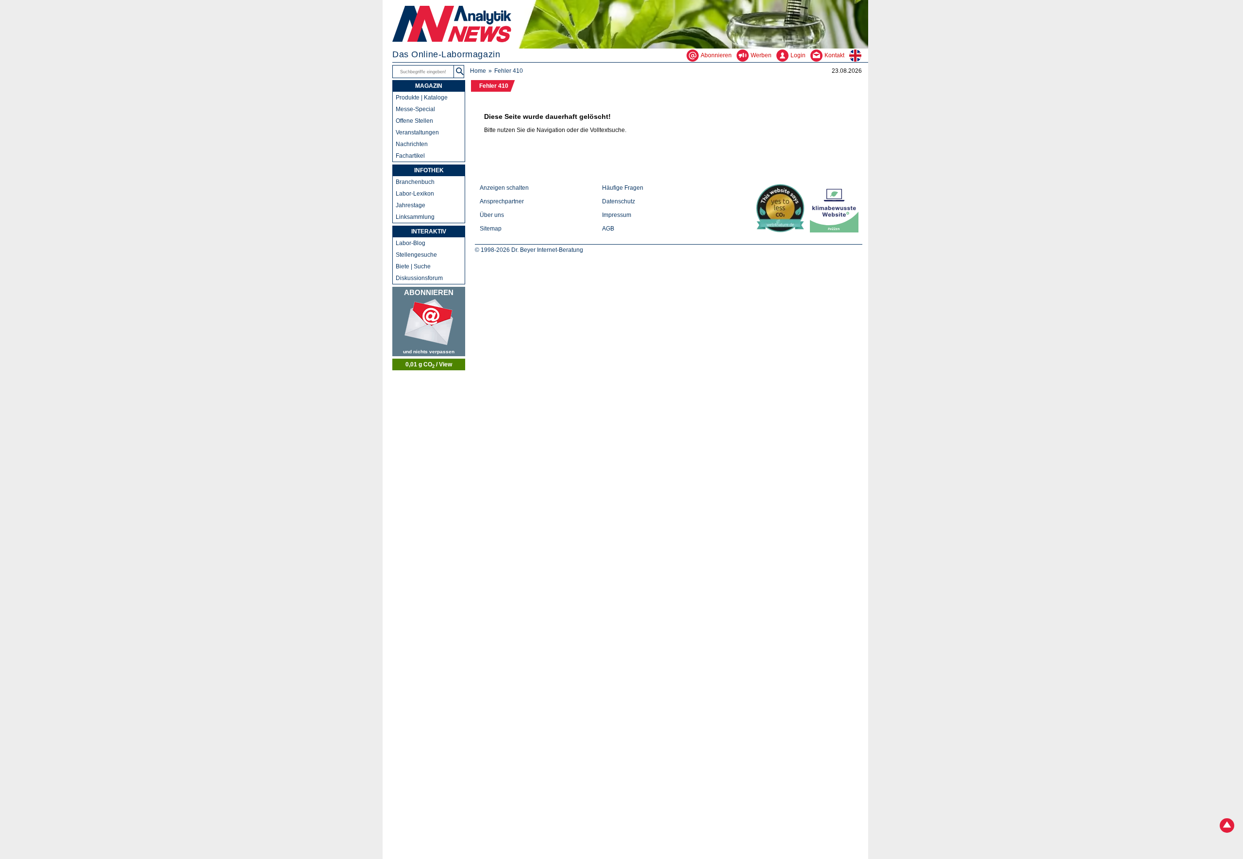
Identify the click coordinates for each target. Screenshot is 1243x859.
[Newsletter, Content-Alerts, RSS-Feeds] (428, 322)
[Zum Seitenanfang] (1227, 826)
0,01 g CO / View (428, 365)
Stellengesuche (416, 254)
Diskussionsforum (419, 278)
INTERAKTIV (428, 231)
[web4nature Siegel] (782, 230)
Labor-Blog (410, 243)
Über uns (492, 215)
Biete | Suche (413, 266)
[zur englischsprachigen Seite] (858, 55)
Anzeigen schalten (504, 187)
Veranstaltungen (417, 132)
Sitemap (491, 228)
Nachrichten (412, 144)
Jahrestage (410, 205)
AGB (608, 228)
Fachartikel (410, 155)
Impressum (616, 215)
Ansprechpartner (502, 201)
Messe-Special (415, 109)
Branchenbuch (415, 182)
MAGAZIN (428, 86)
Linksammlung (415, 217)
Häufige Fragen (622, 187)
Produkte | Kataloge (422, 97)
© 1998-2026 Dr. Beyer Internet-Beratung (529, 250)
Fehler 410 (493, 86)
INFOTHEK (429, 170)
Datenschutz (618, 201)
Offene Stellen (414, 120)
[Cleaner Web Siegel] (836, 230)
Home (478, 70)
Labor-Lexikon (415, 193)
